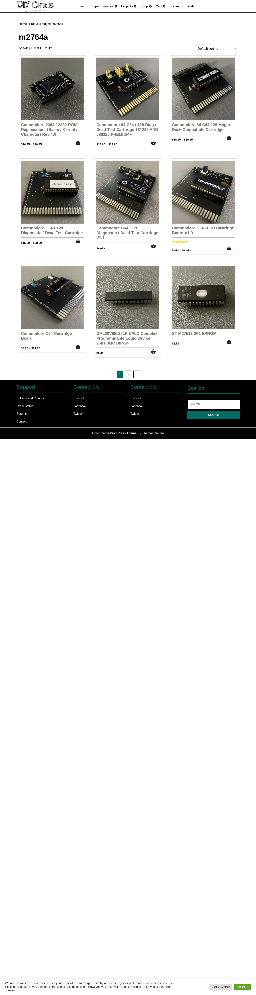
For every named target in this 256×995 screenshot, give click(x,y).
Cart (159, 6)
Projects (127, 6)
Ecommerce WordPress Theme (114, 433)
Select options (80, 143)
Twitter (77, 413)
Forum (174, 6)
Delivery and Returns (30, 398)
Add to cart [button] (155, 246)
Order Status (24, 406)
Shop (144, 6)
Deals (190, 6)
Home (79, 6)
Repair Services (102, 6)
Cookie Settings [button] (221, 986)
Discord (78, 398)
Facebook (79, 406)
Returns (21, 413)
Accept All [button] (243, 986)
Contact (21, 421)
